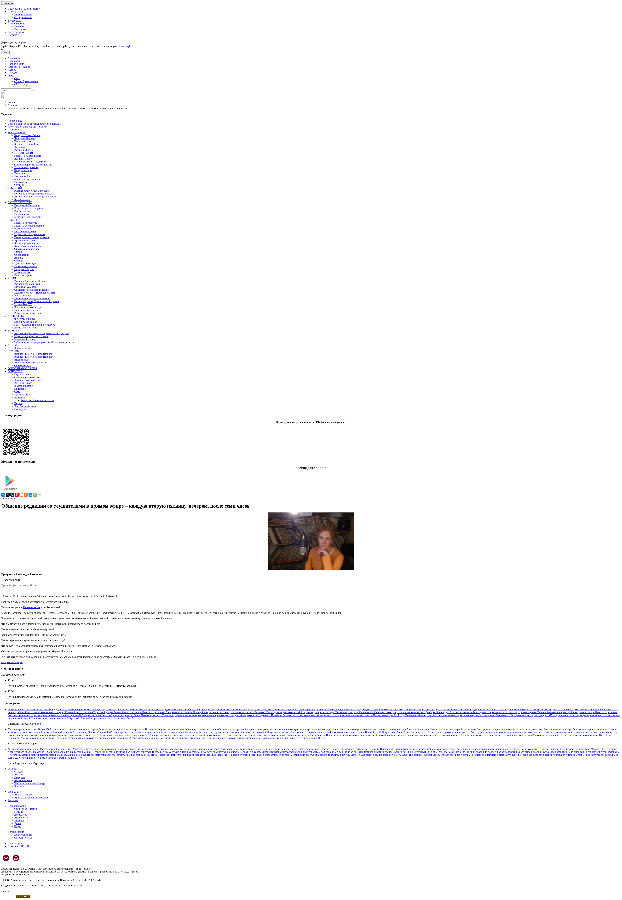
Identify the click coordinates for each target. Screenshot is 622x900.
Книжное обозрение (25, 266)
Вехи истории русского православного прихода (34, 123)
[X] (8, 495)
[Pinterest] (17, 495)
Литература (20, 814)
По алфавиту (15, 129)
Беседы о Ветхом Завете (27, 144)
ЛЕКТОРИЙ (15, 187)
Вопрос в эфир (16, 63)
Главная (12, 102)
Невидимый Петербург (27, 205)
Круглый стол (22, 394)
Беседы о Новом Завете (27, 135)
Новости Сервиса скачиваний (30, 362)
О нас (11, 75)
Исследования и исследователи (31, 237)
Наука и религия (23, 374)
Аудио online (15, 58)
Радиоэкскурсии (23, 275)
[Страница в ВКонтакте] (6, 858)
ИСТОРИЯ (14, 278)
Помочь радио (9, 498)
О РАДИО (13, 351)
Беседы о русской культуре (29, 225)
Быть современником (26, 243)
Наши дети (20, 409)
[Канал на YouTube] (16, 858)
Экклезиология (22, 141)
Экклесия (19, 173)
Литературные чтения (26, 327)
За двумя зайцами (24, 269)
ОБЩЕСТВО (15, 371)
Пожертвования (23, 14)
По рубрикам (15, 120)
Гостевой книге (31, 607)
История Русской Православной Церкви (36, 301)
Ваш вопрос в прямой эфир (29, 783)
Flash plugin (124, 46)
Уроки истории (22, 295)
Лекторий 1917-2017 (19, 846)
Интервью (20, 29)
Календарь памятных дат (28, 307)
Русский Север (22, 228)
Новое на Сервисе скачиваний (31, 797)
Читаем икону (22, 199)
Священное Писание (25, 808)
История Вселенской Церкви (30, 281)
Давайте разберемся (25, 406)
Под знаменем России (26, 310)
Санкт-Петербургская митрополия (33, 164)
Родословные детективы (27, 313)
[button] (2, 41)
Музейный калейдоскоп (27, 217)
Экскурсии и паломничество (24, 8)
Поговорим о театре (25, 231)
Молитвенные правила (27, 179)
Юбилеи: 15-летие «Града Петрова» (34, 353)
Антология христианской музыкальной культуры (41, 333)
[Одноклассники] (26, 495)
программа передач (12, 662)
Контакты (13, 34)
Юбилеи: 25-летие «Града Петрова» (27, 126)
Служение (20, 184)
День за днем (15, 791)
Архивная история (24, 240)
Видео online (15, 61)
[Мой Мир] (30, 495)
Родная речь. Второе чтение (29, 234)
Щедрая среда (21, 359)
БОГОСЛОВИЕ (16, 132)
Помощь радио (16, 11)
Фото (17, 78)
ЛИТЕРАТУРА (16, 316)
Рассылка (13, 800)
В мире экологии (23, 385)
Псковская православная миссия (32, 298)
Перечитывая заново (25, 321)
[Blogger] (21, 495)
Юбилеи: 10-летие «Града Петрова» (34, 356)
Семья (17, 391)
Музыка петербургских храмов (31, 336)
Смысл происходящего (27, 377)
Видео (17, 826)
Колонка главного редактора (30, 161)
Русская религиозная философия (32, 190)
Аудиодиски (14, 20)
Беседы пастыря (23, 170)
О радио (18, 771)
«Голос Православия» (26, 81)
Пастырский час (23, 176)
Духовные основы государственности (35, 196)
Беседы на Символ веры (27, 155)
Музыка (18, 811)
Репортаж (19, 397)
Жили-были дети (23, 348)
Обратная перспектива (26, 249)
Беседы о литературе (25, 222)
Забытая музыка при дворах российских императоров (44, 342)
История (19, 820)
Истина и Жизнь (23, 150)
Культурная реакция (25, 263)
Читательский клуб (24, 318)
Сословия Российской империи (31, 289)
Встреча (18, 257)
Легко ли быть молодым (27, 380)
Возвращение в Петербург (28, 208)
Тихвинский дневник (26, 167)
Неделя (18, 403)
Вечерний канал (23, 383)
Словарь (18, 260)
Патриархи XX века (25, 286)
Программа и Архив (19, 66)
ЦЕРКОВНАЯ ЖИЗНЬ (21, 152)
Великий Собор (23, 158)
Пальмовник (21, 182)
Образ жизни (21, 254)
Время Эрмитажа (23, 211)
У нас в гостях (22, 272)
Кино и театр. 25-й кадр (27, 246)
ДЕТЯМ (12, 345)
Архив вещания (23, 780)
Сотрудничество (23, 17)
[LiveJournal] (12, 495)
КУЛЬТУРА (14, 219)
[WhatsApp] (35, 495)
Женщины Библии (24, 138)
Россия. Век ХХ (23, 304)
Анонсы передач (23, 794)
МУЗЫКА (13, 330)
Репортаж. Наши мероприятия (37, 400)
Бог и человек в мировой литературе (34, 324)
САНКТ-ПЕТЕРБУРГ (20, 202)
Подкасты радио (17, 23)
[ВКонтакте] (3, 495)
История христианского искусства (33, 193)
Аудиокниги (21, 817)
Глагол (18, 251)
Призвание (20, 388)
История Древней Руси (27, 284)
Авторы (12, 69)
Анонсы (12, 105)
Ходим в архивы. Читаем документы (34, 292)
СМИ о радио (21, 84)
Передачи (13, 72)
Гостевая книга (16, 32)
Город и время (22, 214)
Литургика (20, 147)
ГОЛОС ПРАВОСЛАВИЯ (22, 368)
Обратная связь (22, 365)
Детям (17, 823)
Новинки (19, 26)
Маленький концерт (25, 339)
